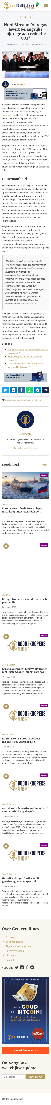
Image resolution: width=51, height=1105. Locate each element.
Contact (10, 960)
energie (20, 400)
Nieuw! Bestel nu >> (26, 1050)
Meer (44, 465)
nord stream (35, 400)
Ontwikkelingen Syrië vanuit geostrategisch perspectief (20, 880)
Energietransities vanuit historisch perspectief (24, 601)
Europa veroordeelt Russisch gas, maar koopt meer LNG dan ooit (22, 510)
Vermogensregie (15, 941)
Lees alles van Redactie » (25, 448)
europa (27, 400)
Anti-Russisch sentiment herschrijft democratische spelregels (25, 810)
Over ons (10, 937)
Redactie (21, 84)
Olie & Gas (6, 595)
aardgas (8, 400)
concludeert (7, 115)
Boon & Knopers (9, 665)
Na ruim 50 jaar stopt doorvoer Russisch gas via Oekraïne (21, 740)
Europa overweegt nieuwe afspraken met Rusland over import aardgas (24, 670)
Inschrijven (35, 1077)
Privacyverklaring (15, 951)
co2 (14, 400)
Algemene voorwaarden (18, 946)
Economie (25, 17)
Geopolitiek (7, 504)
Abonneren (11, 955)
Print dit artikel (40, 44)
